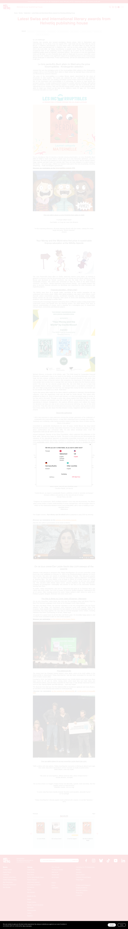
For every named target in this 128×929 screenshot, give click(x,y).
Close (121, 925)
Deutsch (62, 460)
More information (27, 926)
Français (62, 458)
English (62, 456)
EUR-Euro (52, 477)
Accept (112, 925)
